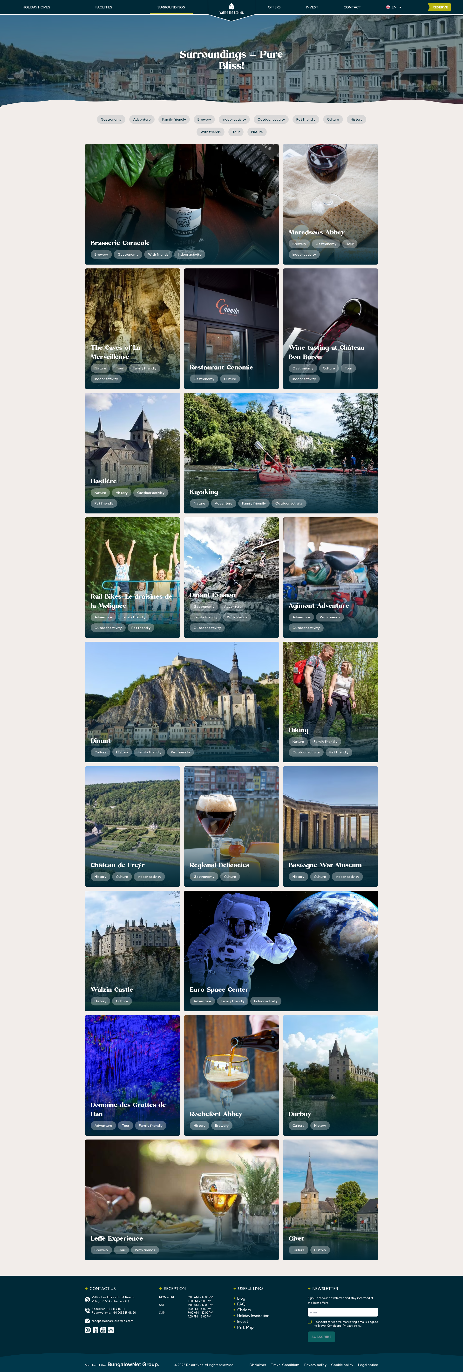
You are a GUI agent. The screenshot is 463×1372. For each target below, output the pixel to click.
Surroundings (171, 7)
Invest (312, 7)
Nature (257, 132)
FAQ (241, 1304)
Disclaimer (258, 1365)
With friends (210, 132)
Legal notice (368, 1365)
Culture (333, 119)
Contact (352, 7)
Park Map (245, 1327)
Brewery (204, 119)
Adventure (142, 119)
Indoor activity (234, 119)
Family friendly (174, 119)
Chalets (244, 1309)
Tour (236, 132)
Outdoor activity (271, 119)
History (356, 119)
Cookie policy (342, 1365)
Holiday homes (36, 7)
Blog (241, 1298)
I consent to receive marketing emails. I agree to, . (346, 1323)
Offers (274, 7)
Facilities (103, 7)
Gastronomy (111, 119)
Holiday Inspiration (253, 1315)
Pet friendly (305, 119)
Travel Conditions (329, 1325)
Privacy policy (352, 1325)
